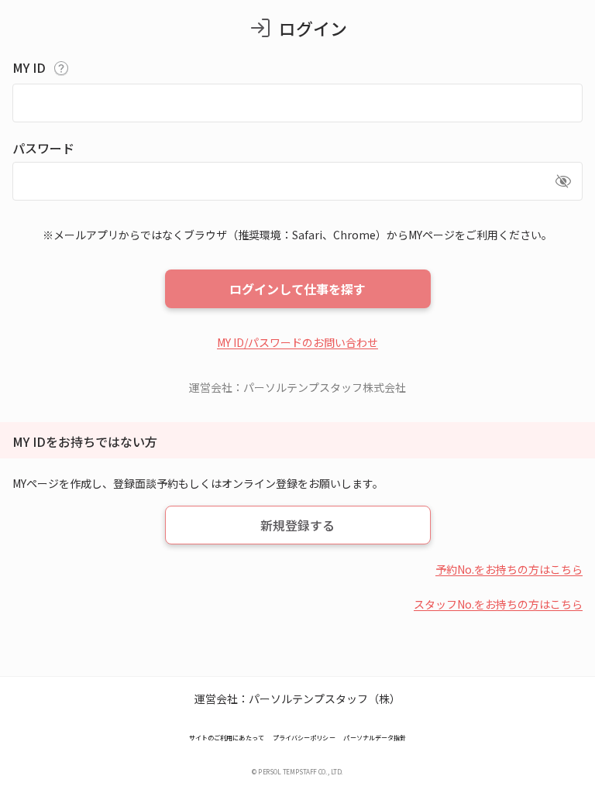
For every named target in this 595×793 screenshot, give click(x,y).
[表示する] (563, 181)
